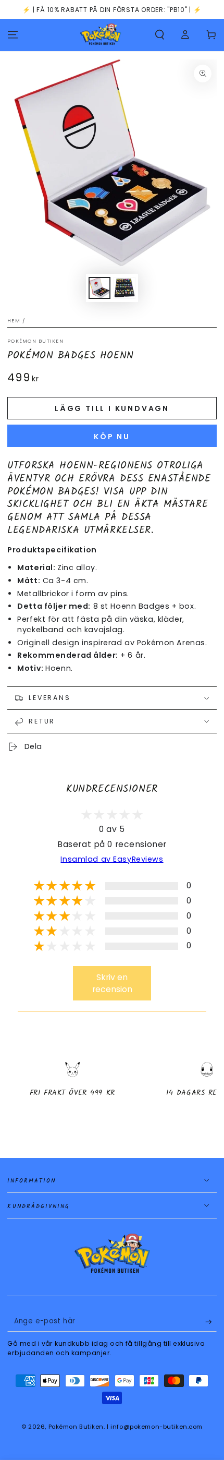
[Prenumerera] (211, 1322)
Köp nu (112, 436)
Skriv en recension (112, 983)
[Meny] (13, 35)
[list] (112, 1088)
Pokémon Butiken (35, 340)
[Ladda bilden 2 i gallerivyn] (124, 288)
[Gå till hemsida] (100, 34)
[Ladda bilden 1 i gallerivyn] (99, 288)
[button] (159, 35)
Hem (13, 320)
